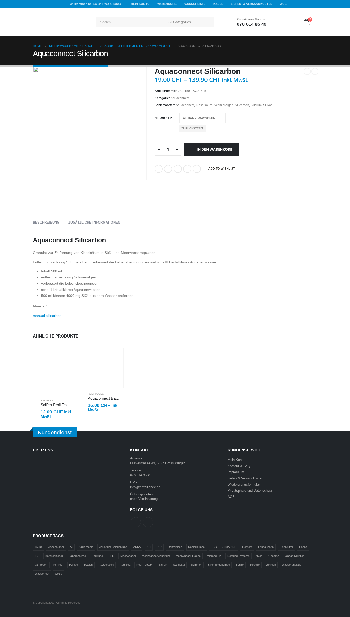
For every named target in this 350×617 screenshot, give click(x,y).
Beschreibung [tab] (46, 222)
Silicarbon (242, 105)
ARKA (137, 546)
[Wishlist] (292, 21)
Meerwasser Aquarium (156, 555)
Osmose (40, 564)
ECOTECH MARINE (223, 546)
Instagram (148, 522)
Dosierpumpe (196, 546)
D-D (159, 546)
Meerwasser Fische (188, 555)
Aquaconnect (180, 98)
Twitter (168, 169)
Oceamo (273, 555)
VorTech (271, 564)
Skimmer (196, 564)
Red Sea (125, 564)
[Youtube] (306, 4)
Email (187, 169)
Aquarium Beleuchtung (113, 546)
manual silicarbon (47, 316)
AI (71, 546)
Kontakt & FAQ (239, 466)
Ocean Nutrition (294, 555)
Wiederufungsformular (244, 484)
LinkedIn (178, 169)
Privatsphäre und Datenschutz (250, 491)
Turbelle (255, 564)
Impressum (236, 472)
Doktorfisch (175, 546)
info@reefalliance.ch (145, 487)
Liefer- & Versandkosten (251, 3)
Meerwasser (128, 555)
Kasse (218, 3)
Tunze (240, 564)
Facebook (159, 169)
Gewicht (163, 118)
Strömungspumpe (219, 564)
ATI (149, 546)
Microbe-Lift (214, 555)
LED (111, 555)
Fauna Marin (266, 546)
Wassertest (42, 573)
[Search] (206, 22)
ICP (37, 555)
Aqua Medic (86, 546)
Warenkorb (167, 3)
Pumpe (73, 564)
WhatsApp (197, 169)
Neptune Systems (238, 555)
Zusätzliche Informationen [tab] (94, 222)
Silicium (256, 105)
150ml (38, 546)
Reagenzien (106, 564)
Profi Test (57, 564)
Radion (88, 564)
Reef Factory (144, 564)
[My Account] (278, 21)
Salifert (46, 400)
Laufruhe (97, 555)
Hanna (303, 546)
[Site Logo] (61, 22)
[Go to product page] (56, 371)
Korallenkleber (54, 555)
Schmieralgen (223, 105)
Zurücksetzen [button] (192, 128)
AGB (283, 3)
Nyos (259, 555)
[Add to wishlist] (70, 400)
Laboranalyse (77, 555)
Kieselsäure (204, 105)
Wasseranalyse (291, 564)
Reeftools (96, 393)
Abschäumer (56, 546)
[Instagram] (314, 4)
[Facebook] (299, 4)
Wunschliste (195, 3)
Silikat (267, 105)
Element (247, 546)
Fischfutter (286, 546)
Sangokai (179, 564)
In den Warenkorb (214, 149)
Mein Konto (140, 3)
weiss (58, 573)
